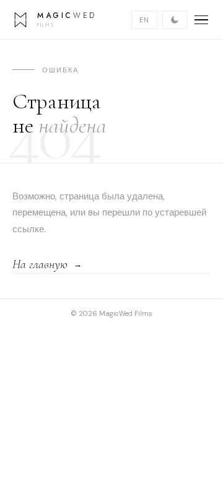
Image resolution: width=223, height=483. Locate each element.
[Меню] (201, 20)
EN (144, 19)
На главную (40, 264)
